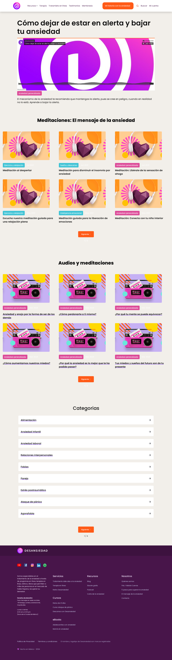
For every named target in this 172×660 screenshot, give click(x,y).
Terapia (43, 5)
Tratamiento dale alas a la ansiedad (67, 581)
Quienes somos (128, 581)
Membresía (87, 5)
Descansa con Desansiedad (64, 611)
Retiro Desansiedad (60, 590)
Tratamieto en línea (58, 5)
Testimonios (74, 5)
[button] (31, 6)
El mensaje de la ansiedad (132, 594)
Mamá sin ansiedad (61, 629)
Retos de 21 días (59, 603)
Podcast (90, 590)
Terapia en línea (59, 585)
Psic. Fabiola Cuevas (130, 585)
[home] (16, 6)
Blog (89, 581)
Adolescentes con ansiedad (64, 625)
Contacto (125, 598)
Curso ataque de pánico (63, 607)
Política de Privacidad (25, 641)
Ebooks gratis (92, 585)
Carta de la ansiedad (95, 594)
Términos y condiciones (47, 641)
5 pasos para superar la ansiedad (135, 590)
